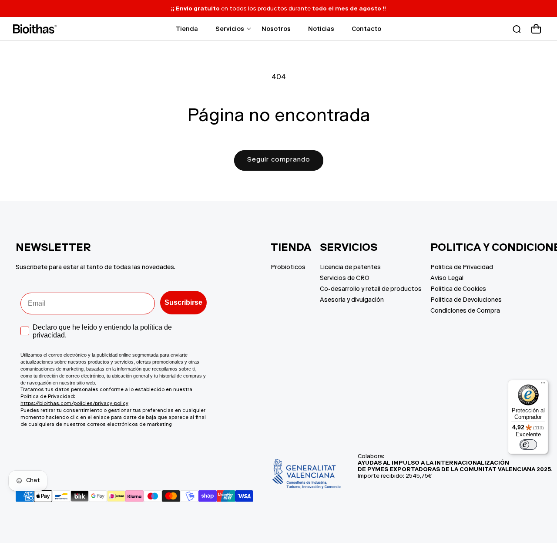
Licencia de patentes (350, 268)
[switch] (528, 444)
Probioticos (288, 268)
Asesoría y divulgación (352, 300)
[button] (230, 28)
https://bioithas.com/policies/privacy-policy (74, 403)
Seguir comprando (278, 160)
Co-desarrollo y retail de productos (371, 290)
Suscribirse (183, 302)
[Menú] (543, 385)
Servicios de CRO (344, 279)
